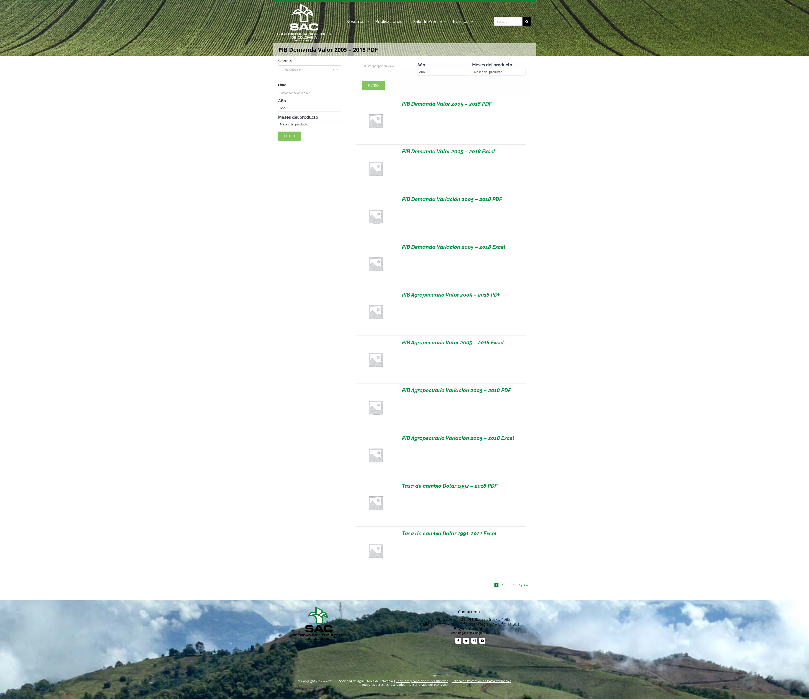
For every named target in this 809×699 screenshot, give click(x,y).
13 (514, 585)
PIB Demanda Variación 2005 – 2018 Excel (453, 247)
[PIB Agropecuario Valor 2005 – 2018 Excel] (375, 342)
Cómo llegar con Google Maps (470, 633)
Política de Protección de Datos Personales (481, 681)
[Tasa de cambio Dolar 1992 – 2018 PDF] (375, 485)
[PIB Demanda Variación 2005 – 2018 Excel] (375, 246)
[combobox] (309, 69)
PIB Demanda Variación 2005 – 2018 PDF (452, 199)
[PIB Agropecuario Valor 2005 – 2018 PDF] (375, 294)
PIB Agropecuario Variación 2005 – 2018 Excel (458, 438)
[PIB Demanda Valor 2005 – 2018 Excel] (375, 150)
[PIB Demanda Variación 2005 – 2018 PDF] (375, 198)
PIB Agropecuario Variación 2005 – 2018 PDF (456, 390)
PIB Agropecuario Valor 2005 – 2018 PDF (451, 295)
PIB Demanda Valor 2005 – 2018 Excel (448, 151)
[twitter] (466, 641)
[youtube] (482, 641)
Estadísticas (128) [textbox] (307, 70)
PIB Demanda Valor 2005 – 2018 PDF (447, 104)
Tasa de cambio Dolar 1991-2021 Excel (449, 533)
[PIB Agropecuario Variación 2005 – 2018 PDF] (375, 389)
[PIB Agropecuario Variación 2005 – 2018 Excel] (375, 437)
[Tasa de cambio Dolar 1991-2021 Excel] (375, 532)
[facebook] (458, 641)
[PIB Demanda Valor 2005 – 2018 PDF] (375, 103)
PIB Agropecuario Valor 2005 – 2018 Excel (453, 342)
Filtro (373, 85)
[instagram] (474, 641)
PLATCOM (441, 685)
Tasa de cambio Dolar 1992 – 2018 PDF (449, 486)
